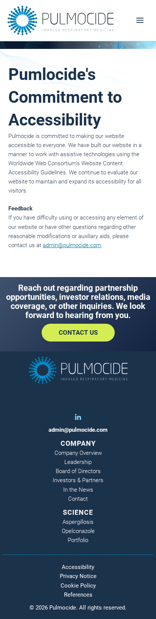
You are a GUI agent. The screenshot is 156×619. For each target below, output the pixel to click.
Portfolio (78, 540)
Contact (78, 498)
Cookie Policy (78, 585)
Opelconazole (78, 531)
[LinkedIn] (78, 417)
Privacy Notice (78, 576)
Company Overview (78, 453)
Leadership (78, 462)
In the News (78, 489)
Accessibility (78, 567)
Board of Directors (78, 471)
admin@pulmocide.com (72, 245)
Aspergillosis (78, 522)
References (78, 594)
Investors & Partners (78, 480)
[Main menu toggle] (139, 20)
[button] (78, 333)
